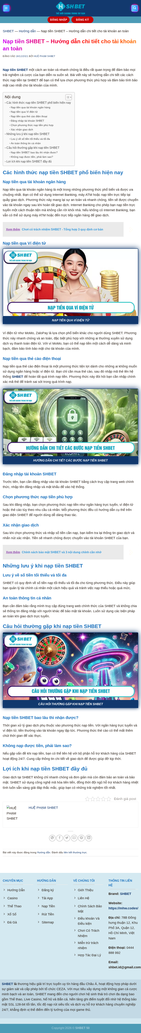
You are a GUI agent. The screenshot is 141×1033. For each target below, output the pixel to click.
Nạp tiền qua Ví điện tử (24, 111)
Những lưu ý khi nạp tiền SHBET (28, 134)
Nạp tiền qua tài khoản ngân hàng (30, 107)
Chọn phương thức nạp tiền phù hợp (32, 125)
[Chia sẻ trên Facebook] (59, 838)
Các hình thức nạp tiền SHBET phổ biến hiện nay (38, 102)
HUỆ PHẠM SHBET (44, 56)
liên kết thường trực (75, 852)
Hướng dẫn (27, 31)
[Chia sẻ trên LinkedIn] (88, 838)
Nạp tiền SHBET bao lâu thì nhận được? (34, 152)
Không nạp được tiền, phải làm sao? (32, 156)
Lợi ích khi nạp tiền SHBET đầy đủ (29, 161)
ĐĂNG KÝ (82, 19)
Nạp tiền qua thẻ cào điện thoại (29, 116)
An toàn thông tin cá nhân (26, 143)
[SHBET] (70, 8)
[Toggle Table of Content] (67, 97)
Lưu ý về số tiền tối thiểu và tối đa (30, 138)
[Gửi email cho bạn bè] (74, 838)
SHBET (8, 31)
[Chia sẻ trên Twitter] (67, 838)
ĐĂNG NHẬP (58, 19)
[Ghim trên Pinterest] (81, 838)
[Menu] (6, 8)
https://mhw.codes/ (123, 908)
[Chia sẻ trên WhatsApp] (52, 838)
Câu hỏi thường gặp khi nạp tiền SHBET (32, 147)
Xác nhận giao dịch (22, 129)
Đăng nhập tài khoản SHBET (27, 120)
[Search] (134, 8)
